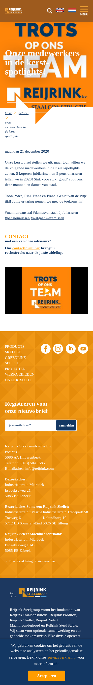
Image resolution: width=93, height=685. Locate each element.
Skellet (13, 352)
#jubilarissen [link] (68, 212)
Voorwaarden (46, 561)
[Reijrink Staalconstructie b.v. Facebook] (46, 349)
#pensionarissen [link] (17, 218)
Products (14, 346)
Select (11, 363)
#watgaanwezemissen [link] (47, 218)
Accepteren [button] (46, 676)
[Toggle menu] (84, 10)
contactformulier (26, 248)
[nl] (72, 10)
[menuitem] (11, 113)
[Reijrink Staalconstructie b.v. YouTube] (83, 349)
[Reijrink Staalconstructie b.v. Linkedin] (71, 349)
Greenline (15, 358)
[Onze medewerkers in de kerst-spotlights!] (46, 290)
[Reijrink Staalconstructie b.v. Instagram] (58, 349)
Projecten (15, 369)
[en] (60, 10)
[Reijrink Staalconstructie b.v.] (20, 10)
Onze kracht (18, 380)
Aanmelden (66, 425)
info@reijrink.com (39, 469)
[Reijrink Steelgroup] (28, 592)
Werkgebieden (19, 374)
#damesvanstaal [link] (45, 212)
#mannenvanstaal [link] (18, 212)
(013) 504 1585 (33, 463)
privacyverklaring (61, 657)
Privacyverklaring (21, 561)
